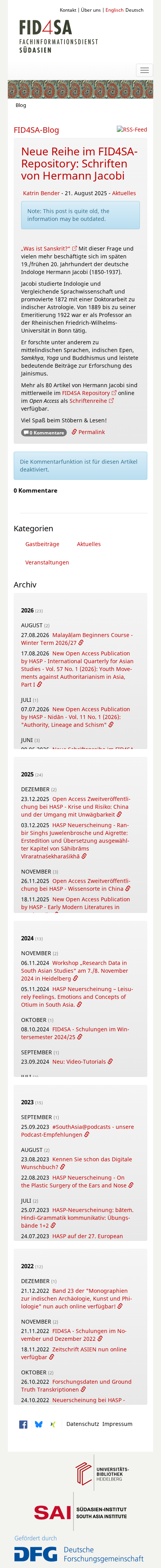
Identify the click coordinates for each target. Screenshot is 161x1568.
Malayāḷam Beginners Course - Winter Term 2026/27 (77, 638)
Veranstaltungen (47, 562)
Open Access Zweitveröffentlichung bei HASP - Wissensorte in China (76, 884)
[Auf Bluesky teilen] (38, 1423)
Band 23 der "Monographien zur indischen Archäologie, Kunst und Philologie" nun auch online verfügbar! (76, 1298)
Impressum (115, 1423)
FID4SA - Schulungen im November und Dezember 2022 (74, 1334)
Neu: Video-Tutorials (79, 1061)
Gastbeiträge (42, 544)
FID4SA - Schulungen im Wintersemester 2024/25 (75, 1033)
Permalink (91, 432)
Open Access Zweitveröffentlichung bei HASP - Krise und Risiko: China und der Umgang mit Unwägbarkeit (76, 806)
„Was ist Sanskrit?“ (45, 248)
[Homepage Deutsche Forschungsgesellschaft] (79, 1549)
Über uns (91, 10)
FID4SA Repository (86, 393)
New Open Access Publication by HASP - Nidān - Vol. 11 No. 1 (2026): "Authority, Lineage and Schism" (75, 716)
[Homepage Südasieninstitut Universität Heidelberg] (80, 1511)
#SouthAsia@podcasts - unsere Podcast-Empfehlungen (77, 1130)
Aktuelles (124, 193)
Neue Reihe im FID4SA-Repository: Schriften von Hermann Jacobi (79, 163)
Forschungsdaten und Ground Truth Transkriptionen (76, 1385)
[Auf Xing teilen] (53, 1423)
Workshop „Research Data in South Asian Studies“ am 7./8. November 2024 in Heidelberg (74, 970)
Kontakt (68, 10)
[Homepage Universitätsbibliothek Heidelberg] (102, 1472)
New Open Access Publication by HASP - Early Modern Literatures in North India (75, 906)
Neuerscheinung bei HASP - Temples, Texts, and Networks (73, 1403)
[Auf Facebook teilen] (23, 1423)
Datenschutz (81, 1423)
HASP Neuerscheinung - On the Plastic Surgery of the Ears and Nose (74, 1181)
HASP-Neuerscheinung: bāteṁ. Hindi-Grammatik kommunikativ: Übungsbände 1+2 (77, 1217)
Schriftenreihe (88, 400)
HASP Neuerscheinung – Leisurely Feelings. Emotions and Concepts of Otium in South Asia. (77, 996)
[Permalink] (81, 642)
